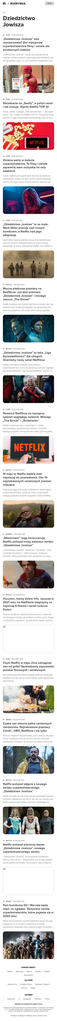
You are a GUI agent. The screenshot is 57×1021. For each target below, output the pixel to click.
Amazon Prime (26, 984)
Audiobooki (28, 975)
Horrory (24, 988)
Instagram (27, 999)
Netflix (9, 971)
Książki (47, 971)
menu (49, 3)
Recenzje (19, 971)
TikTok (47, 999)
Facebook (11, 999)
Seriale (38, 971)
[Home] (17, 3)
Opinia (29, 971)
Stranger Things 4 (42, 984)
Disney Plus (12, 984)
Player (33, 988)
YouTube (37, 999)
